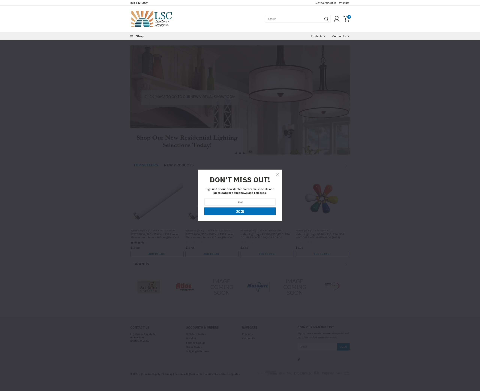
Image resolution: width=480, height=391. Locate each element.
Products (317, 36)
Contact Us (339, 36)
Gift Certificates (326, 2)
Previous (134, 95)
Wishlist (344, 2)
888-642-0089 (139, 2)
